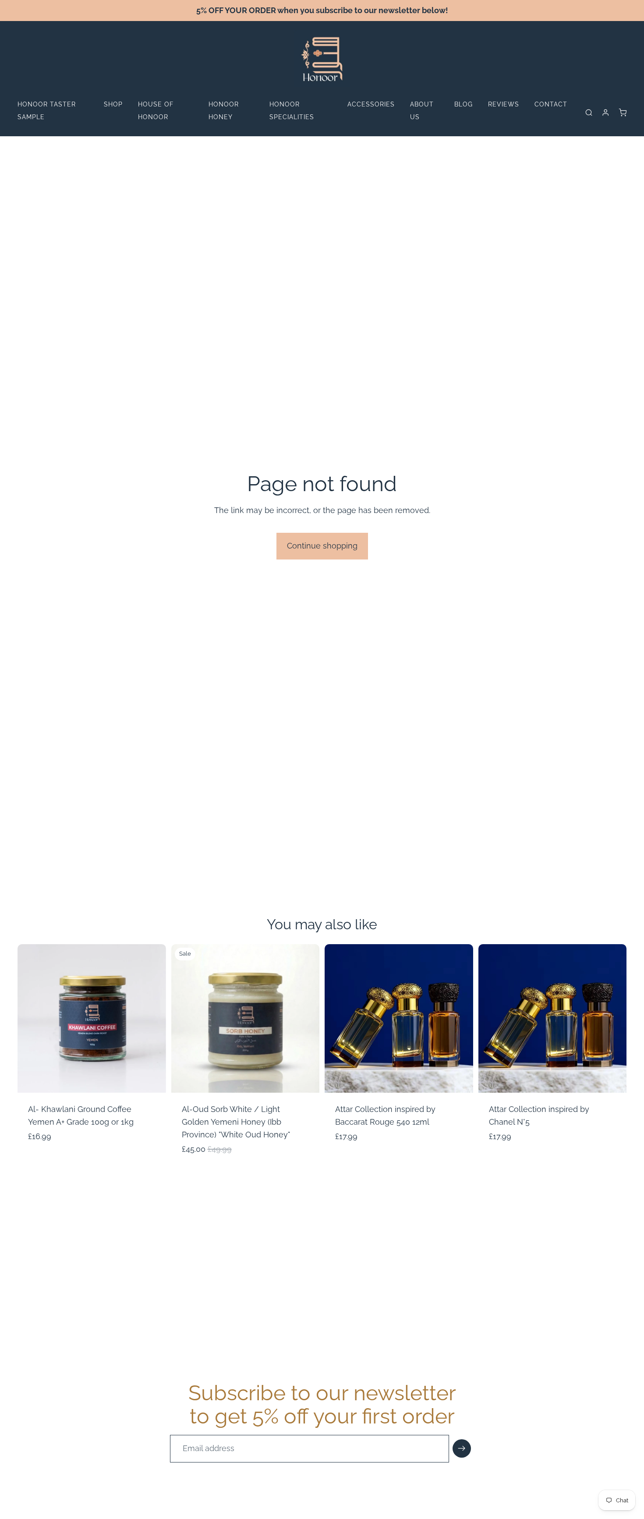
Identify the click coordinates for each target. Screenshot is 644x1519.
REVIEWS (503, 104)
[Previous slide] (31, 1018)
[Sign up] (462, 1448)
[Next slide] (153, 1018)
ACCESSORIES (371, 104)
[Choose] (152, 1079)
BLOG (463, 104)
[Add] (459, 1079)
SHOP (113, 104)
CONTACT (550, 104)
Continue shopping (322, 545)
